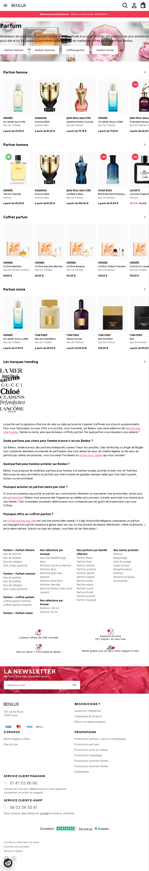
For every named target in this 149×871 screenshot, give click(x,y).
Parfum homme (45, 50)
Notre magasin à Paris (17, 738)
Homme (118, 573)
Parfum (117, 554)
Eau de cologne (12, 561)
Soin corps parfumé (15, 565)
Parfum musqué (86, 600)
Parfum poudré (86, 596)
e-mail (44, 813)
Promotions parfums (86, 744)
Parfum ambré (85, 565)
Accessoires (120, 580)
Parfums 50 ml (49, 612)
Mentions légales (13, 850)
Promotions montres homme (91, 760)
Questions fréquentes (87, 710)
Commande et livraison (88, 716)
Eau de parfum (12, 554)
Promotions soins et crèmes (91, 749)
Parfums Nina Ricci (51, 580)
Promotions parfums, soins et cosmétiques (100, 738)
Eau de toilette (12, 557)
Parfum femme (13, 50)
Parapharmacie (122, 569)
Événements (81, 771)
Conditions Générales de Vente (21, 842)
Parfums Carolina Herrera (55, 565)
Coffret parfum (75, 50)
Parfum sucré (85, 588)
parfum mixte (15, 497)
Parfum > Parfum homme (19, 573)
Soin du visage (122, 561)
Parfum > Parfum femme (18, 550)
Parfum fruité (85, 592)
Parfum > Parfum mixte (18, 613)
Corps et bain (121, 565)
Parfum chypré (86, 577)
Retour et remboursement (89, 721)
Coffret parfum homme (17, 605)
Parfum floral (84, 557)
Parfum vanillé (85, 573)
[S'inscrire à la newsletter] (73, 685)
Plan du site (11, 744)
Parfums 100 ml (49, 608)
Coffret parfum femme (17, 601)
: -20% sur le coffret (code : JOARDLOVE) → (74, 14)
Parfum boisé (85, 580)
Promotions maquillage (88, 755)
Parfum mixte (105, 50)
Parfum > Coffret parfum (18, 597)
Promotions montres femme (91, 766)
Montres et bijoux (124, 577)
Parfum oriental (86, 569)
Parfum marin (85, 584)
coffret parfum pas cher (21, 520)
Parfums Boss (48, 569)
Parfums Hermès (50, 584)
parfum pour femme (90, 455)
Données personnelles (16, 846)
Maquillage (120, 557)
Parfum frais (84, 561)
